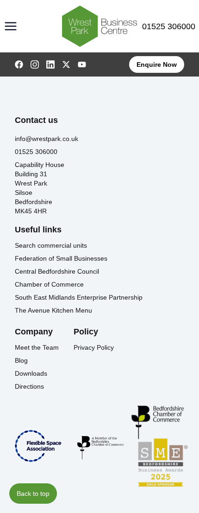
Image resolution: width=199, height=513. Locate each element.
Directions (29, 386)
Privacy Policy (94, 347)
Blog (21, 360)
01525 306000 (168, 26)
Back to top (33, 493)
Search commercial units (51, 245)
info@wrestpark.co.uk (46, 138)
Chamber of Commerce (49, 284)
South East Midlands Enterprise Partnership (79, 297)
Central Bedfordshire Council (57, 271)
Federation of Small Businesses (61, 258)
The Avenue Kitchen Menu (53, 310)
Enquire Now (157, 64)
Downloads (31, 373)
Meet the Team (37, 347)
